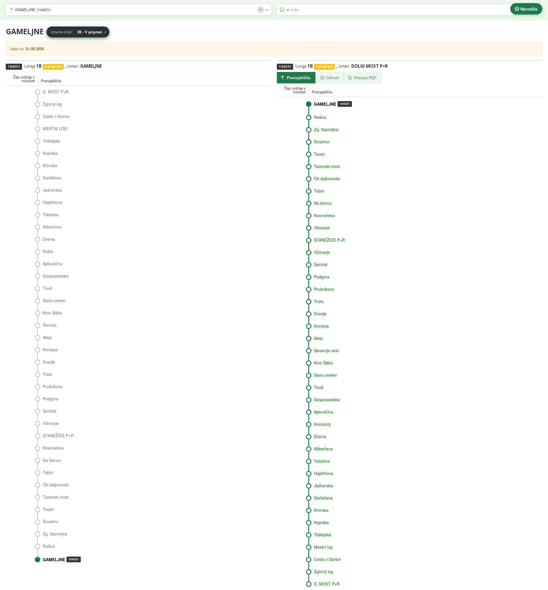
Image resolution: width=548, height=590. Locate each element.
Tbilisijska (51, 141)
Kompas (50, 349)
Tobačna (51, 214)
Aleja (47, 337)
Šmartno (50, 521)
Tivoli (47, 288)
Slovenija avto (326, 350)
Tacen (48, 509)
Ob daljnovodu (56, 484)
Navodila (528, 9)
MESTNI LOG (55, 128)
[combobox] (138, 9)
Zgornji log (52, 104)
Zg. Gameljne (55, 534)
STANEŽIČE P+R (58, 435)
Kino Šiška (52, 313)
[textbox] (412, 10)
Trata (47, 374)
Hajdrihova (52, 202)
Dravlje (49, 362)
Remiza (50, 325)
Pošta (48, 251)
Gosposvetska (55, 276)
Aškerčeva (52, 227)
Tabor (48, 472)
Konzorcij (322, 424)
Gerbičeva (52, 177)
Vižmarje (51, 423)
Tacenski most (56, 497)
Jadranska (52, 190)
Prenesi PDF (365, 78)
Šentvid (49, 411)
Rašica (49, 546)
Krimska (50, 165)
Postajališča (299, 77)
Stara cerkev (54, 300)
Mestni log (323, 547)
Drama (49, 239)
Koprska (50, 153)
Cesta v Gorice (56, 116)
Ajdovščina (52, 263)
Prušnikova (53, 386)
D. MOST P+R (55, 92)
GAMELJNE (61, 559)
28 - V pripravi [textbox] (89, 32)
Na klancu (52, 460)
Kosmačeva (53, 448)
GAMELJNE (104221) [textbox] (33, 9)
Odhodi (332, 77)
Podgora (50, 399)
